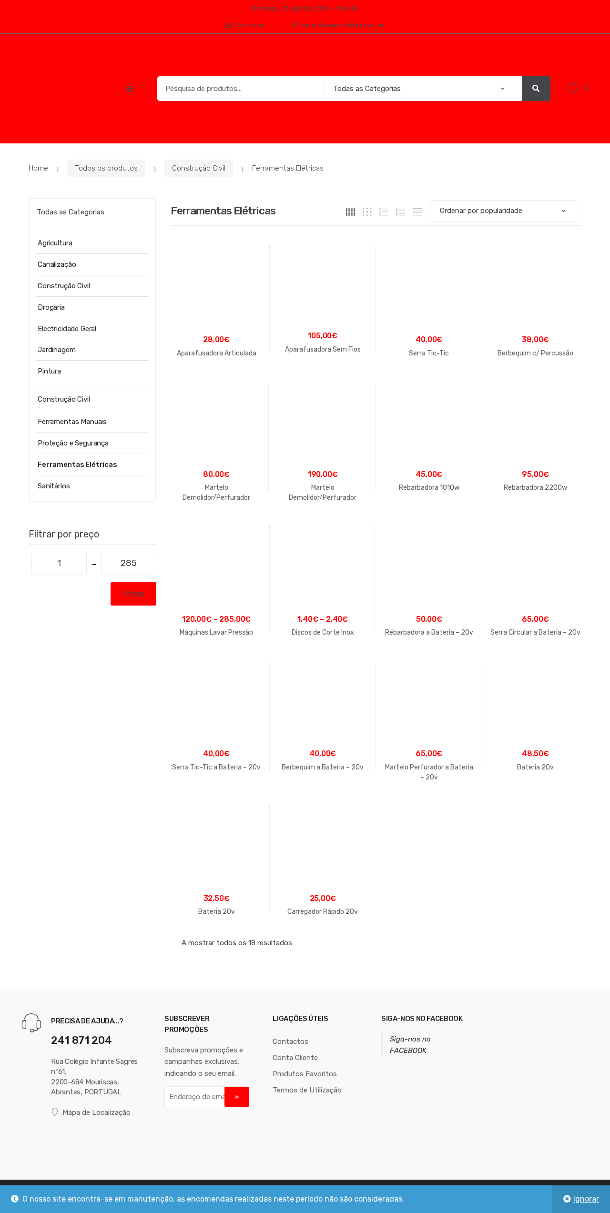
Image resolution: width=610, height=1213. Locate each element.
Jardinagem (57, 349)
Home (38, 168)
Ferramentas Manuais (72, 421)
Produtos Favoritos (305, 1074)
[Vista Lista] (400, 211)
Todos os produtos (106, 168)
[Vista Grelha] (350, 211)
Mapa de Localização (96, 1112)
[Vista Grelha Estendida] (367, 211)
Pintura (49, 371)
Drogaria (51, 307)
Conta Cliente (295, 1057)
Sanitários (54, 486)
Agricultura (55, 243)
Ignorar (586, 1198)
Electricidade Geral (67, 328)
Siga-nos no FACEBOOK (422, 1018)
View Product (429, 807)
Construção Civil (198, 168)
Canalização (57, 264)
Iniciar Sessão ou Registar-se (342, 25)
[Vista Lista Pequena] (417, 211)
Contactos (249, 25)
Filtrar (133, 593)
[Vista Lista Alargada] (384, 211)
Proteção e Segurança (73, 443)
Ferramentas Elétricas (77, 464)
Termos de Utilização (307, 1090)
